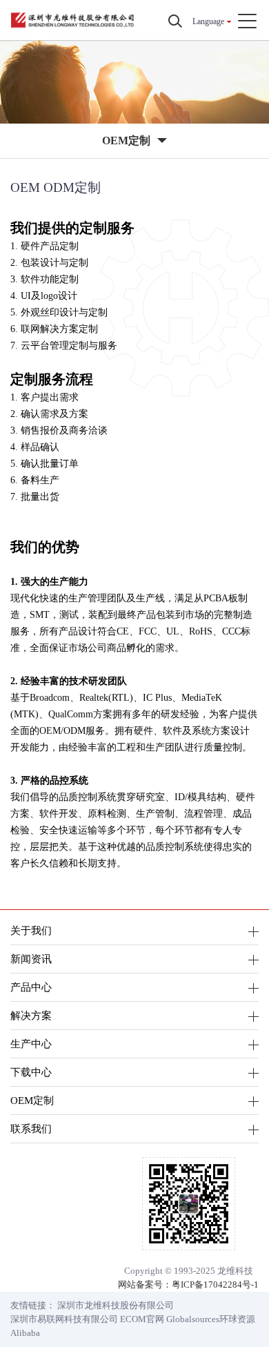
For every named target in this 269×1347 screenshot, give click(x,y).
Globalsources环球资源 (210, 1319)
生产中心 (31, 1043)
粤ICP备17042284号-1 (215, 1284)
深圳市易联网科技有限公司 (64, 1319)
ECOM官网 (142, 1319)
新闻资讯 (31, 959)
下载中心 (31, 1072)
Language (208, 21)
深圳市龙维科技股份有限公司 (115, 1305)
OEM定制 (32, 1100)
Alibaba (25, 1333)
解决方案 (31, 1015)
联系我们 (31, 1128)
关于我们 (31, 930)
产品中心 (31, 987)
